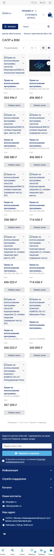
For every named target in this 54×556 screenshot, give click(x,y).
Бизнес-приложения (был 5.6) (38, 33)
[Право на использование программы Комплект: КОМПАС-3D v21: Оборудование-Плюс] (14, 372)
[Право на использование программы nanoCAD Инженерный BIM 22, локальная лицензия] (14, 65)
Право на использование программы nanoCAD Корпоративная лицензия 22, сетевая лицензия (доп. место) (38, 205)
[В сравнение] (23, 63)
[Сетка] (43, 48)
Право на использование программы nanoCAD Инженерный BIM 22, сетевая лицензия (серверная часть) (39, 143)
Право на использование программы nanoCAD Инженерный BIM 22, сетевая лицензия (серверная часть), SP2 (14, 205)
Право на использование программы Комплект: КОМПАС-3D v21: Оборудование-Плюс (12, 390)
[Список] (49, 48)
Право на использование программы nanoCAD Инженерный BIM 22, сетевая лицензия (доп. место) (39, 83)
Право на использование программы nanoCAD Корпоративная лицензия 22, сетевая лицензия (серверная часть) (38, 268)
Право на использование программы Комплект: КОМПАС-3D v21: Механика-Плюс (37, 325)
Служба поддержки (14, 478)
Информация (10, 470)
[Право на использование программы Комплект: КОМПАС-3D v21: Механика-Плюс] (39, 307)
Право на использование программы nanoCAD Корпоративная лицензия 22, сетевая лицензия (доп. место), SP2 (13, 268)
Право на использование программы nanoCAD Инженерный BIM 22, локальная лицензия (14, 83)
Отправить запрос (31, 16)
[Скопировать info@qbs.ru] (35, 11)
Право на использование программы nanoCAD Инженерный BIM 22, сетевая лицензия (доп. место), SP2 (14, 143)
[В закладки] (23, 57)
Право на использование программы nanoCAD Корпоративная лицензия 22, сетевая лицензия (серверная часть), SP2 (13, 333)
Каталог (7, 487)
